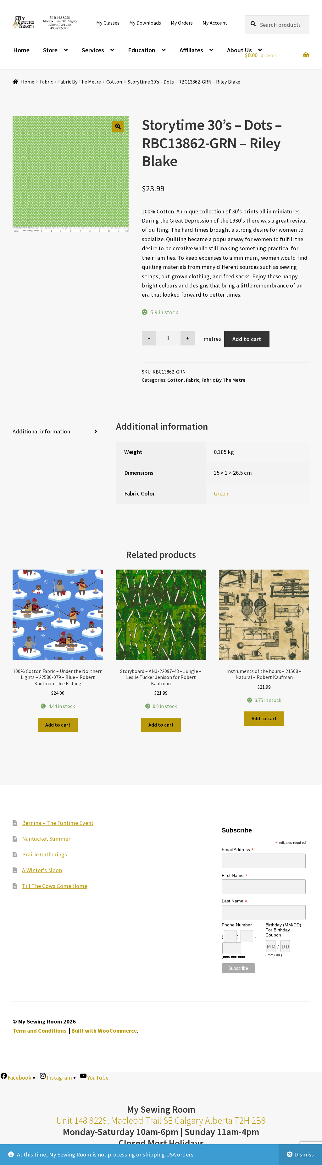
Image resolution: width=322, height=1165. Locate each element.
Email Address (238, 850)
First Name (234, 875)
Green (221, 493)
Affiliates (191, 50)
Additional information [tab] (41, 431)
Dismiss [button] (304, 1154)
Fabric (46, 81)
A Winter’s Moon (42, 870)
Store (50, 50)
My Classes (107, 23)
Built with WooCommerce (104, 1030)
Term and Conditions (39, 1030)
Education (141, 50)
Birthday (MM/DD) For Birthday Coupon (283, 929)
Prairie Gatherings (44, 854)
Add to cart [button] (57, 725)
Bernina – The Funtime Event (57, 822)
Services (93, 50)
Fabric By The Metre (79, 81)
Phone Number (237, 924)
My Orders (182, 23)
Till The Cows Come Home (54, 886)
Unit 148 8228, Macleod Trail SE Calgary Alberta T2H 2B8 (161, 1120)
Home (21, 50)
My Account (215, 23)
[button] (118, 126)
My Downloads (145, 23)
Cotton (114, 81)
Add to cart (246, 339)
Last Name (234, 901)
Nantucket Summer (46, 838)
